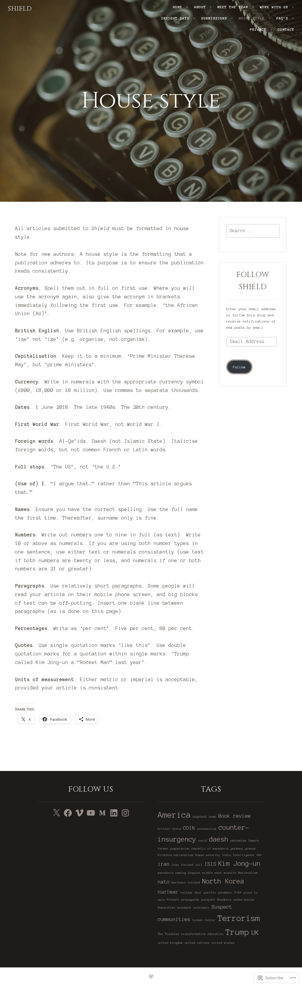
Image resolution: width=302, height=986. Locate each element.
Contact (286, 29)
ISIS (210, 864)
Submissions (214, 18)
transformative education (202, 933)
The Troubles (168, 933)
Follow (239, 367)
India (226, 855)
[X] (56, 813)
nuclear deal (191, 892)
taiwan (197, 920)
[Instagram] (125, 813)
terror (210, 920)
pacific (210, 892)
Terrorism (239, 918)
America (174, 815)
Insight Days (175, 18)
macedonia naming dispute (179, 872)
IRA (259, 855)
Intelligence (243, 855)
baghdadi (200, 816)
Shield (20, 8)
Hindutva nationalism (175, 855)
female (253, 840)
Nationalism (248, 872)
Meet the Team (232, 7)
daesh (218, 839)
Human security (207, 855)
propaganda (190, 899)
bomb (212, 816)
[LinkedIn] (114, 813)
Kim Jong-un (239, 863)
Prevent (173, 899)
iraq (175, 864)
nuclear (168, 891)
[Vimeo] (79, 813)
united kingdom (170, 942)
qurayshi (208, 899)
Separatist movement (174, 907)
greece (250, 848)
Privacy (258, 29)
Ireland (187, 864)
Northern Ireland (186, 882)
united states (222, 942)
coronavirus (206, 828)
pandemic (225, 892)
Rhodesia (224, 899)
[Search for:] (253, 231)
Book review (234, 816)
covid (202, 840)
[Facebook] (68, 813)
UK (255, 932)
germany (237, 848)
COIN (189, 828)
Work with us (274, 7)
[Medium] (102, 813)
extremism (238, 840)
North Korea (223, 881)
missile (230, 872)
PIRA (238, 892)
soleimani (201, 907)
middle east (212, 872)
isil (198, 864)
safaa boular (244, 899)
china (176, 828)
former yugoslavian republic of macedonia (193, 848)
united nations (197, 942)
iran (164, 864)
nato (164, 881)
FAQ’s (282, 18)
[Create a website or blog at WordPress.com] (151, 977)
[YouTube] (91, 813)
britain (164, 828)
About (200, 7)
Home (177, 7)
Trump (237, 932)
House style (252, 18)
